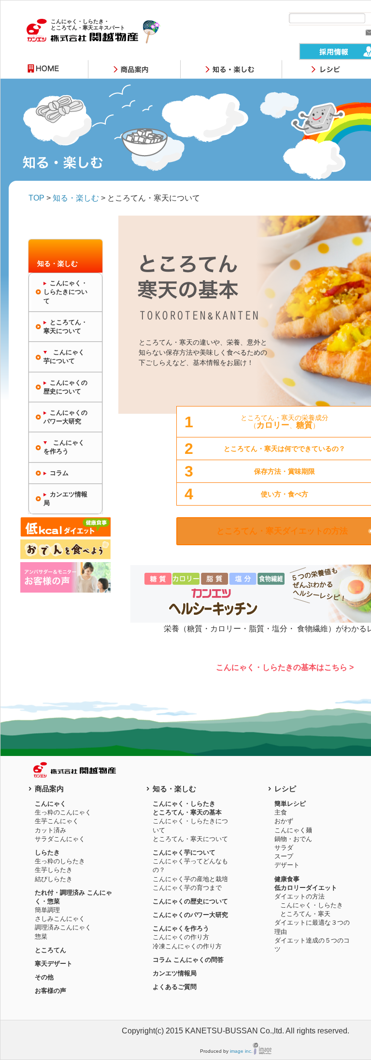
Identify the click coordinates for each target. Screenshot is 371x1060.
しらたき (47, 852)
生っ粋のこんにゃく (63, 812)
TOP (36, 198)
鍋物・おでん (293, 838)
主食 (280, 812)
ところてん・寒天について (65, 326)
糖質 (304, 425)
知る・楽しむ (76, 198)
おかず (283, 821)
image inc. (241, 1051)
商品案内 (49, 788)
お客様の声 (50, 990)
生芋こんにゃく (57, 821)
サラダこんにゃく (60, 838)
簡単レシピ (290, 803)
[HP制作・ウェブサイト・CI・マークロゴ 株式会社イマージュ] (262, 1051)
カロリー (273, 425)
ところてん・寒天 (305, 913)
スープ (283, 856)
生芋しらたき (53, 869)
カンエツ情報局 (65, 499)
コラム (59, 473)
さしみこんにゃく (60, 918)
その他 (44, 977)
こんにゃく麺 (293, 830)
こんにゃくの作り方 (181, 937)
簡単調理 (47, 910)
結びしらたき (53, 879)
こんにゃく (50, 803)
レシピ (285, 788)
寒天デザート (53, 963)
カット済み (50, 830)
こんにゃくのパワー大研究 (65, 417)
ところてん (50, 950)
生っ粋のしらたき (60, 861)
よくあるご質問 (175, 986)
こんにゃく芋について (184, 852)
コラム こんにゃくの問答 (188, 959)
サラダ (283, 847)
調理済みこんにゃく (63, 927)
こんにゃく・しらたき (311, 905)
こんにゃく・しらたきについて (65, 291)
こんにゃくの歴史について (65, 387)
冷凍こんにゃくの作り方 (187, 946)
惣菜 (41, 936)
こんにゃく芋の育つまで (187, 887)
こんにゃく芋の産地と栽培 (190, 879)
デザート (287, 865)
